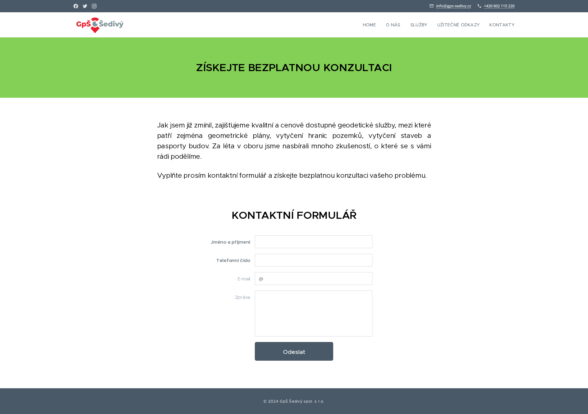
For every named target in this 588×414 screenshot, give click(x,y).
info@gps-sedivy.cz (453, 6)
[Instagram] (94, 6)
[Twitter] (85, 6)
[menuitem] (371, 24)
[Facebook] (76, 6)
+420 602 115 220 (499, 6)
